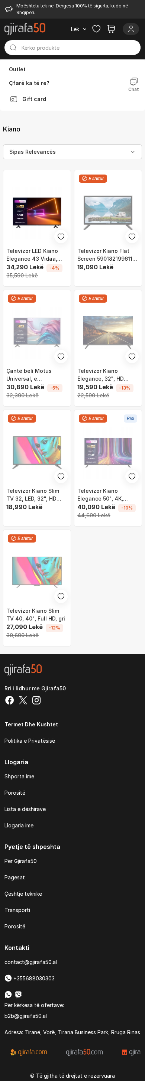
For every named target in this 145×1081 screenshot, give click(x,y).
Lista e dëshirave (25, 809)
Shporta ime (19, 776)
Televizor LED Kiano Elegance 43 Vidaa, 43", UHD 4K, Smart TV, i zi (36, 255)
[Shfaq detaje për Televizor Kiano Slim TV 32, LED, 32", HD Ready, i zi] (37, 452)
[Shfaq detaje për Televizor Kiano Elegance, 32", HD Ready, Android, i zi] (108, 332)
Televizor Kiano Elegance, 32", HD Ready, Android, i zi (102, 375)
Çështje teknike (23, 893)
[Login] (131, 29)
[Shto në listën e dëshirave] (61, 236)
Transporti (17, 910)
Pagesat (14, 877)
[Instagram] (36, 701)
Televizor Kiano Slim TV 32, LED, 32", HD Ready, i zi (32, 495)
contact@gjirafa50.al (30, 962)
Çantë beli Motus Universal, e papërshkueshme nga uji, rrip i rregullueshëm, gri (37, 375)
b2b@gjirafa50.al (25, 1016)
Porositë (14, 792)
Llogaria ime (18, 825)
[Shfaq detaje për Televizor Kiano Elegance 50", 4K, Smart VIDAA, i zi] (108, 452)
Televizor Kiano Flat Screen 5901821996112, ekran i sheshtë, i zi (107, 255)
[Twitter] (23, 701)
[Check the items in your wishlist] (96, 29)
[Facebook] (9, 701)
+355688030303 (33, 978)
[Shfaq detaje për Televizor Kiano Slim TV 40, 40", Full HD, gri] (37, 572)
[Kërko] (13, 47)
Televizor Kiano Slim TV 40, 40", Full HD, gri (35, 615)
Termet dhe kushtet (31, 724)
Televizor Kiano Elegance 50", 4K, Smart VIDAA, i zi (100, 495)
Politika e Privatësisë (29, 741)
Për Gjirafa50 (20, 861)
